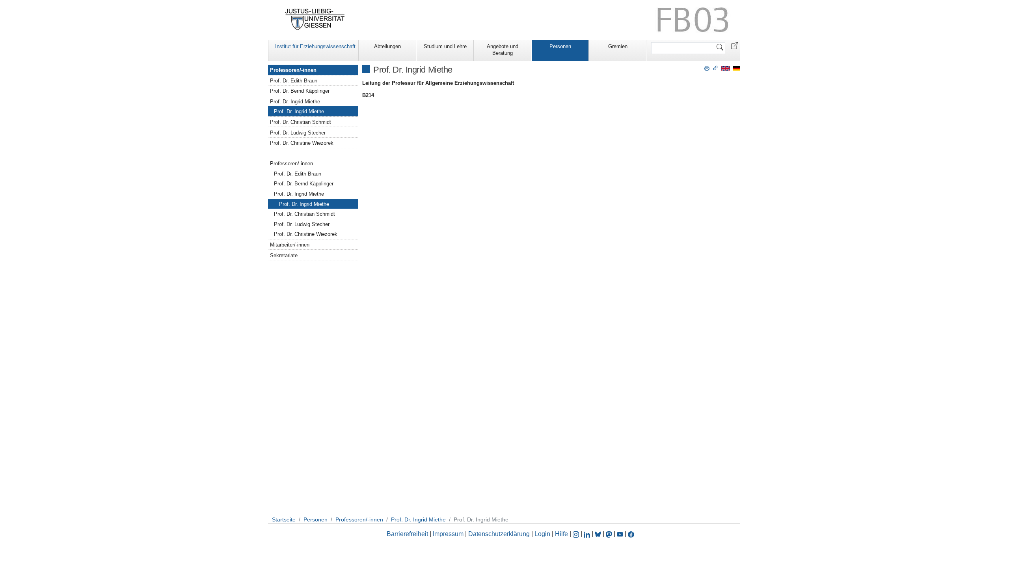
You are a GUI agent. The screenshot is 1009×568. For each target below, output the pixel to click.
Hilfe (561, 534)
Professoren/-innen (293, 70)
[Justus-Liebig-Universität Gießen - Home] (315, 19)
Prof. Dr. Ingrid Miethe (295, 102)
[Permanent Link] (715, 68)
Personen (560, 46)
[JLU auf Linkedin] (588, 534)
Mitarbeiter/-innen (289, 245)
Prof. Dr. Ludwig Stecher (298, 133)
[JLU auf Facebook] (631, 534)
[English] (725, 68)
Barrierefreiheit (407, 534)
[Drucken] (706, 68)
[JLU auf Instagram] (577, 534)
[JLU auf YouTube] (620, 534)
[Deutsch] (736, 68)
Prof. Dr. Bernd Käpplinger (300, 91)
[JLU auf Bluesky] (599, 534)
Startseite (284, 519)
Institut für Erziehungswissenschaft (315, 46)
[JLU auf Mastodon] (610, 534)
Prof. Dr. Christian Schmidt (300, 122)
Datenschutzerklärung (499, 534)
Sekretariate (284, 255)
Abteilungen (387, 46)
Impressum (448, 534)
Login (543, 534)
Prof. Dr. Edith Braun (293, 81)
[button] (734, 45)
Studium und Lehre (445, 46)
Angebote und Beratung (502, 49)
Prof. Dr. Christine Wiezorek (301, 143)
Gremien (617, 46)
